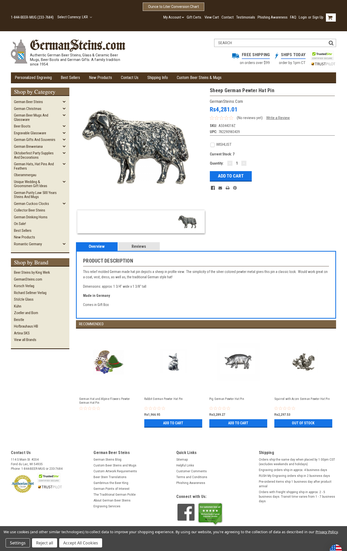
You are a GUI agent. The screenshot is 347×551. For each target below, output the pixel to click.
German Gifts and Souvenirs (34, 139)
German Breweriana (28, 146)
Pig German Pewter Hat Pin (226, 399)
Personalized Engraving (33, 77)
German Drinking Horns (31, 217)
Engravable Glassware (30, 133)
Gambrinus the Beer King (110, 483)
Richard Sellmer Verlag (30, 292)
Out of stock (303, 423)
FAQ (293, 17)
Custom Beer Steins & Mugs (199, 77)
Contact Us (129, 77)
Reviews (139, 246)
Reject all (44, 543)
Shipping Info (157, 77)
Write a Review (278, 118)
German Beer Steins (28, 102)
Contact (228, 17)
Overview (97, 246)
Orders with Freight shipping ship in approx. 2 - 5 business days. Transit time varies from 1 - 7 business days (297, 496)
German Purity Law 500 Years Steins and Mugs (35, 194)
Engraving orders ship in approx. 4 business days (293, 470)
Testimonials (245, 17)
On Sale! (20, 223)
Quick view (108, 388)
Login (303, 17)
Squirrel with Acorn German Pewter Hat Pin (302, 399)
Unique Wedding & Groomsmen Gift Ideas (30, 184)
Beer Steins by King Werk (32, 272)
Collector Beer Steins (29, 210)
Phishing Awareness (273, 17)
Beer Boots (22, 126)
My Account (172, 17)
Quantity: (217, 163)
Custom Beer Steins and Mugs (114, 465)
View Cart (211, 17)
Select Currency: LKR (73, 17)
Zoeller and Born (26, 313)
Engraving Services (106, 506)
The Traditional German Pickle (114, 494)
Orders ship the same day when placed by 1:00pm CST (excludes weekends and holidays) (297, 462)
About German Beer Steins (112, 500)
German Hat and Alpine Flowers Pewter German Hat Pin (104, 400)
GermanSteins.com (28, 279)
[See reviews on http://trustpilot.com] (210, 514)
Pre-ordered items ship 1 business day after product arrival (295, 484)
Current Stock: (222, 154)
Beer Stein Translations (110, 477)
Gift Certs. (194, 17)
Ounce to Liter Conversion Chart (173, 7)
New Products (100, 77)
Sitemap (182, 459)
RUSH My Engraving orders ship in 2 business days (294, 476)
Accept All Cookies (80, 543)
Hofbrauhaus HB (26, 326)
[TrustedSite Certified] (322, 55)
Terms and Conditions (191, 477)
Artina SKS (22, 333)
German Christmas (27, 108)
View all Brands (25, 339)
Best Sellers (70, 77)
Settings (18, 543)
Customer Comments (191, 471)
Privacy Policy (327, 531)
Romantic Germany (28, 244)
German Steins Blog (107, 459)
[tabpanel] (108, 379)
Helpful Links (185, 465)
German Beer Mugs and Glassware (31, 117)
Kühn (17, 306)
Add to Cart (173, 423)
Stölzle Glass (24, 299)
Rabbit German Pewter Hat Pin (163, 399)
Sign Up (317, 17)
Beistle (19, 319)
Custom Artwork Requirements (115, 471)
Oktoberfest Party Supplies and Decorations (34, 155)
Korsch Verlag (24, 286)
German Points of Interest (111, 489)
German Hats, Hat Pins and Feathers (34, 166)
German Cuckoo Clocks (31, 203)
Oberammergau (25, 175)
